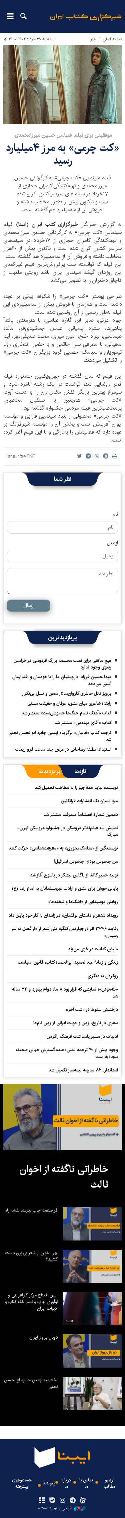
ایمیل (112, 543)
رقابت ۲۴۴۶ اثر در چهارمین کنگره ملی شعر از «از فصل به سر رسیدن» (65, 932)
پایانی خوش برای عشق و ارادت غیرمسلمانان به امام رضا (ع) (65, 888)
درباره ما (66, 1483)
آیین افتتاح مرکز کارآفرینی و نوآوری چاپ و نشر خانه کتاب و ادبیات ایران (31, 1301)
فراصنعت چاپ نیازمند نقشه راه (31, 1210)
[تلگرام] (72, 1501)
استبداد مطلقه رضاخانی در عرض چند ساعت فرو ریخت (63, 749)
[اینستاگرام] (62, 1501)
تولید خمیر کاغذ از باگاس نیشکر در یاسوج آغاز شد (74, 875)
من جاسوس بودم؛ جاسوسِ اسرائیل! (86, 861)
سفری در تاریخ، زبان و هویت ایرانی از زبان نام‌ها (75, 1023)
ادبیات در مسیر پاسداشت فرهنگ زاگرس (82, 1036)
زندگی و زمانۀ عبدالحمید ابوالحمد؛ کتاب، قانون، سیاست (68, 962)
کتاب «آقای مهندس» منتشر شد (82, 722)
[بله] (52, 1501)
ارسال (28, 605)
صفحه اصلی (112, 39)
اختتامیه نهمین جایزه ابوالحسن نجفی (31, 1383)
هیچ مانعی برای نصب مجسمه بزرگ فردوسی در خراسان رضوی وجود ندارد (62, 664)
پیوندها (49, 1483)
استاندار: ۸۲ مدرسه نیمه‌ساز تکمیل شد (83, 1070)
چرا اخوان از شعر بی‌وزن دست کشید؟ (31, 1256)
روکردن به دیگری (103, 976)
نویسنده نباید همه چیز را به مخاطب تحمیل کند (76, 787)
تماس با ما (86, 1483)
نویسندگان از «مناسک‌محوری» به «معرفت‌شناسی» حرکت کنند (63, 848)
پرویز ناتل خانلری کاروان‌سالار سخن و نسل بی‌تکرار (66, 693)
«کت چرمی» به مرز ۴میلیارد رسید (62, 154)
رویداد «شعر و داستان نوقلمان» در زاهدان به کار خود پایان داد (63, 915)
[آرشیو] (42, 1501)
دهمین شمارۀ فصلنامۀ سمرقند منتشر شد (80, 814)
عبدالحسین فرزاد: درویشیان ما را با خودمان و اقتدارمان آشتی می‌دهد (61, 680)
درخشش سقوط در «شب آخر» (92, 1009)
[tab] (80, 771)
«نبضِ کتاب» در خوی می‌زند (93, 949)
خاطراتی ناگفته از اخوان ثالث (63, 1177)
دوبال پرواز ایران (43, 1337)
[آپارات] (82, 1501)
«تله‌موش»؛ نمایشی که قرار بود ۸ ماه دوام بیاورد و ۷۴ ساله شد (65, 993)
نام (115, 514)
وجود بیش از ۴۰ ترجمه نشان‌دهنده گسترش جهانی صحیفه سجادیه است (67, 1053)
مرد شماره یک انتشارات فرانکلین (89, 801)
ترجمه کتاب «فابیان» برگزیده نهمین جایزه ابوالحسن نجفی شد (59, 736)
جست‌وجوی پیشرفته (22, 1483)
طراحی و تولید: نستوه (55, 1508)
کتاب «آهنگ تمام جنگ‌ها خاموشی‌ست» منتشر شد (66, 713)
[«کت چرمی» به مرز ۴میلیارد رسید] (62, 84)
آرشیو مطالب (109, 1483)
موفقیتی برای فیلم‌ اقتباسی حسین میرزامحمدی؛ (62, 135)
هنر (93, 39)
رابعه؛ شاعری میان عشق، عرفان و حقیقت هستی (69, 703)
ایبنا (86, 21)
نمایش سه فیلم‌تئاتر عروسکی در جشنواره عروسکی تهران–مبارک (67, 831)
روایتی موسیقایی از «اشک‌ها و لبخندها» (83, 901)
